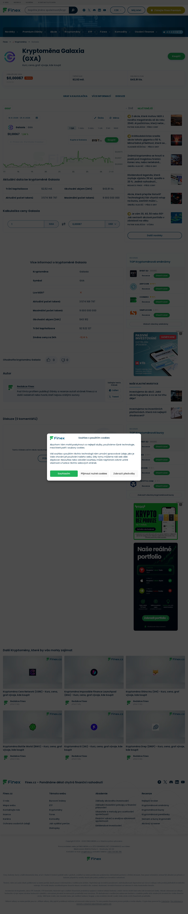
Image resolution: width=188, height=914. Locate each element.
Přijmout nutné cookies (94, 473)
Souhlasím (64, 473)
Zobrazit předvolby (124, 473)
